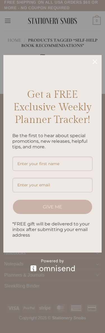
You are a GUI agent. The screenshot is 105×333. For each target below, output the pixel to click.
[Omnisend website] (52, 265)
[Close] (95, 61)
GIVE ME (52, 207)
